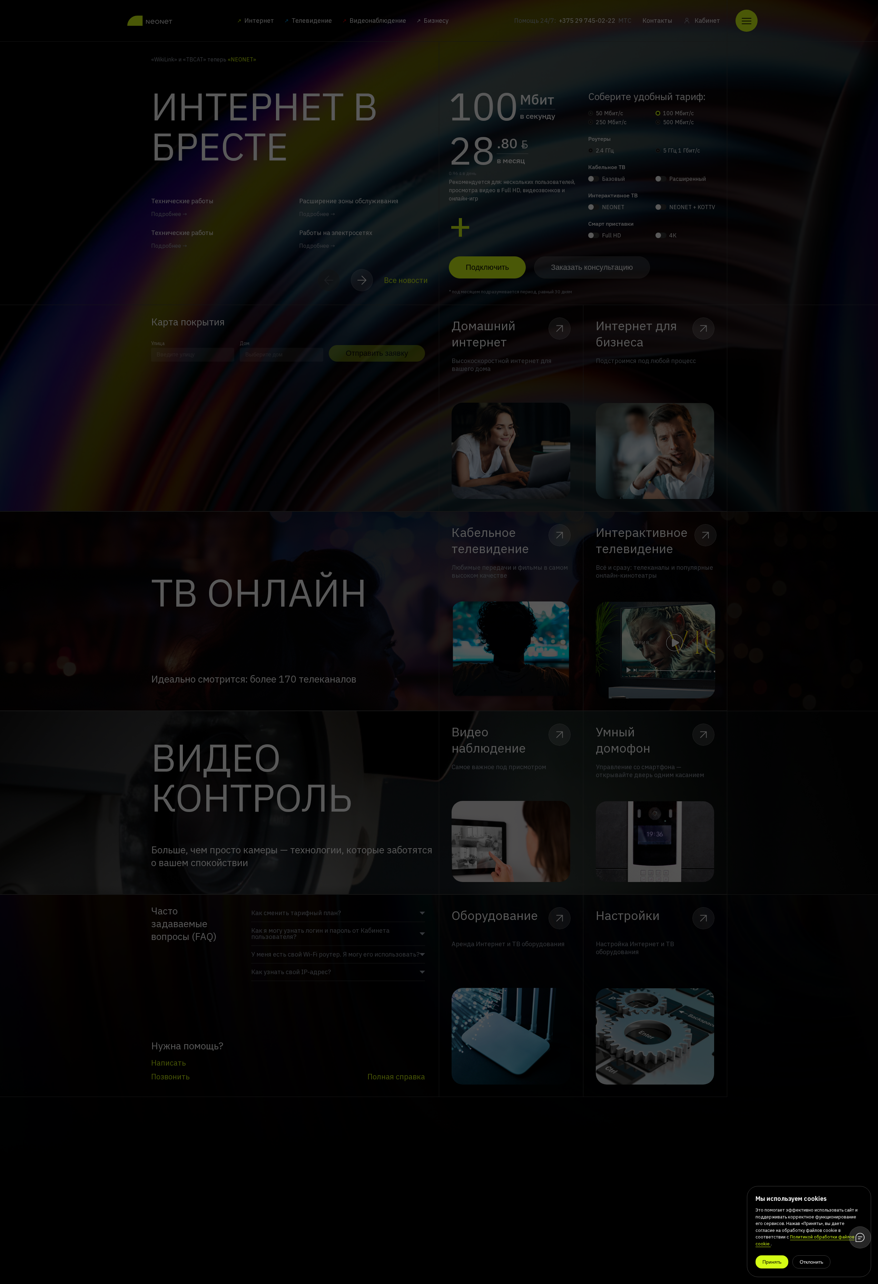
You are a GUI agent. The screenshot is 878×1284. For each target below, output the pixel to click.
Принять (771, 1262)
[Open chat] (860, 1237)
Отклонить (811, 1262)
